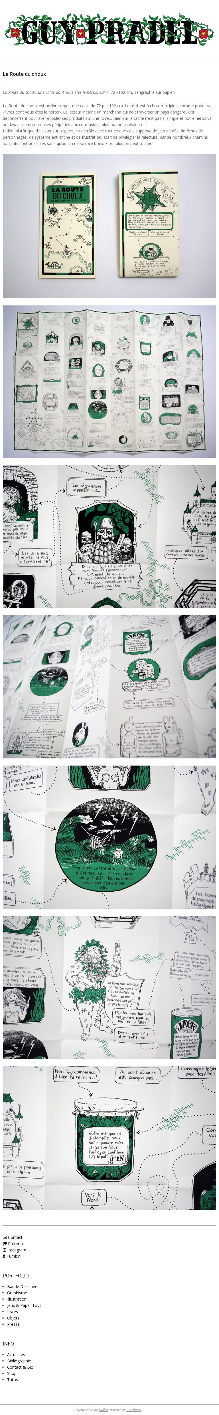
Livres (12, 1311)
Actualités (16, 1354)
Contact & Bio (20, 1367)
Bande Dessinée (22, 1286)
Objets (13, 1318)
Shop (12, 1373)
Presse (13, 1324)
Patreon (15, 1243)
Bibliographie (19, 1361)
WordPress (133, 1409)
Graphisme (17, 1292)
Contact (15, 1237)
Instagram (16, 1250)
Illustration (17, 1299)
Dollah (103, 1409)
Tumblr (12, 1256)
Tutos (12, 1379)
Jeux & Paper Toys (24, 1305)
